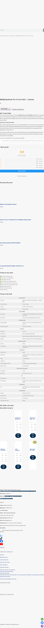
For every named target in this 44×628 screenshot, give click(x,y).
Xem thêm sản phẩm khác (18, 109)
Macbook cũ (6, 35)
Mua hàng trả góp (3, 590)
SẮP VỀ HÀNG (5, 109)
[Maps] (42, 626)
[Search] (43, 30)
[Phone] (42, 619)
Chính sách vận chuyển (5, 562)
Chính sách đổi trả (3, 564)
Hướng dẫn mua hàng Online (6, 585)
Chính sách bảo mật (4, 559)
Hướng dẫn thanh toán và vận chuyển (7, 588)
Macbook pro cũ (13, 35)
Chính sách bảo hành (4, 567)
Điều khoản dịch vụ (4, 557)
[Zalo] (42, 622)
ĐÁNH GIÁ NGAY (22, 171)
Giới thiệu (2, 554)
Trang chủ (2, 35)
